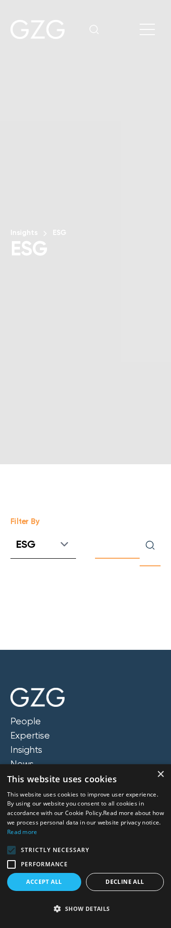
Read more (22, 832)
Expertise (30, 736)
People (25, 721)
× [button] (160, 774)
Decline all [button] (124, 882)
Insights (24, 232)
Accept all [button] (44, 882)
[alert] (85, 846)
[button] (11, 850)
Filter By (25, 521)
